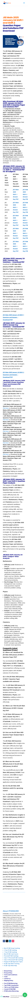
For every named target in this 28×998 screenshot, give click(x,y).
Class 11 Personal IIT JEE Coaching (13, 958)
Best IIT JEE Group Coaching (12, 948)
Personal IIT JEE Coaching (11, 956)
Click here (6, 408)
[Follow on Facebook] (4, 941)
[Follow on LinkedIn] (10, 941)
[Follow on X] (7, 941)
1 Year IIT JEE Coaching (10, 952)
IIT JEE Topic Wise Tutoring (11, 963)
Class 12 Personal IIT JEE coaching (13, 960)
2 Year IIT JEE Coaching (10, 950)
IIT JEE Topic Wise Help (10, 965)
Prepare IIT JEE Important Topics (13, 962)
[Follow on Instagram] (13, 941)
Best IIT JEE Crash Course (11, 954)
